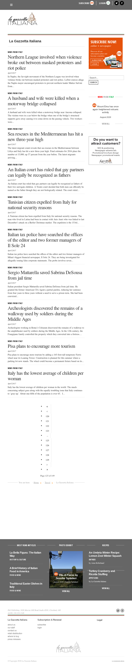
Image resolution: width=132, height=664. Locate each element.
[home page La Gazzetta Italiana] (68, 646)
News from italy (15, 52)
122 (47, 425)
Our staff (11, 627)
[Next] (47, 464)
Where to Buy (13, 636)
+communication (118, 661)
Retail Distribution (15, 633)
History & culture (18, 559)
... (47, 435)
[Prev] (47, 411)
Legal (99, 620)
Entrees (92, 559)
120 (47, 416)
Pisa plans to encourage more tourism (41, 346)
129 (47, 459)
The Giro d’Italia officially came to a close (106, 108)
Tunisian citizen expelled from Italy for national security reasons (42, 204)
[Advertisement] (46, 510)
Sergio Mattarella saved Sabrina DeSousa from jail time (45, 275)
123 (47, 430)
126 (47, 445)
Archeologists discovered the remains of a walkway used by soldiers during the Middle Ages (45, 313)
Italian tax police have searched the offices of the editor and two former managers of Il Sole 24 (45, 239)
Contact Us (12, 630)
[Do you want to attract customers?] (106, 150)
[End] (47, 469)
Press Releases (14, 639)
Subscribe (84, 3)
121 (47, 421)
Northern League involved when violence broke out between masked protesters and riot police (45, 62)
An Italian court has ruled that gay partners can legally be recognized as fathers (46, 172)
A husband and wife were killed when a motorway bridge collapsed (43, 101)
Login (40, 627)
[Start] (47, 406)
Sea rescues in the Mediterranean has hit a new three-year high (45, 136)
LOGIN (102, 3)
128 (47, 455)
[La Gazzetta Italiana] (24, 19)
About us (11, 624)
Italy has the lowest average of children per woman (45, 376)
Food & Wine (15, 575)
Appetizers (93, 578)
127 (47, 450)
